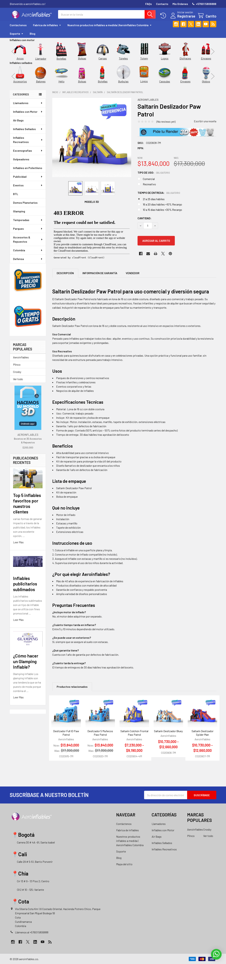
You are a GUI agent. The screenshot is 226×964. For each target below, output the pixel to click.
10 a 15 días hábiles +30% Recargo (162, 209)
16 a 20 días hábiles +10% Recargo (162, 204)
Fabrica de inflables (45, 25)
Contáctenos (18, 25)
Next (212, 51)
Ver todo (18, 379)
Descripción (65, 273)
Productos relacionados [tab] (72, 686)
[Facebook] (183, 24)
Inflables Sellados (24, 129)
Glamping (19, 211)
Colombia (19, 250)
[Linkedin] (198, 24)
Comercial (149, 179)
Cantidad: (144, 218)
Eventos (18, 185)
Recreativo (149, 184)
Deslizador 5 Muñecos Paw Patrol (100, 732)
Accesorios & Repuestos (21, 239)
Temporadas (21, 220)
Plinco (16, 364)
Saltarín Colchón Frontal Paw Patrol (134, 732)
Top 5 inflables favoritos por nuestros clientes (27, 503)
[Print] (155, 253)
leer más (18, 542)
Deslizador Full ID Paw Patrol (66, 732)
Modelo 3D (92, 201)
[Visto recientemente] (164, 15)
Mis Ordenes (180, 3)
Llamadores (20, 103)
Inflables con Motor (25, 111)
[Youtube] (206, 24)
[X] (191, 24)
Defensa (18, 259)
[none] (91, 137)
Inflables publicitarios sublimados (25, 584)
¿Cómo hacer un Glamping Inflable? (25, 661)
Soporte (15, 33)
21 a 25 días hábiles (154, 199)
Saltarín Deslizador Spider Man (202, 732)
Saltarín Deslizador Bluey (168, 731)
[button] (176, 132)
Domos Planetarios (25, 202)
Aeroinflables (21, 357)
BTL (15, 194)
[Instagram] (176, 24)
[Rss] (213, 24)
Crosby (17, 371)
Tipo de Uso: (154, 172)
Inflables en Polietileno (27, 168)
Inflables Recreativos (21, 140)
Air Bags (18, 120)
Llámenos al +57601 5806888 (31, 932)
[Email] (148, 253)
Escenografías (22, 150)
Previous (13, 51)
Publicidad (19, 176)
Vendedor (132, 273)
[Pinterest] (170, 253)
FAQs (148, 3)
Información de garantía (99, 273)
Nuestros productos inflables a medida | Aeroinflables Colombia (107, 25)
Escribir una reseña (205, 121)
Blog (32, 33)
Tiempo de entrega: (159, 192)
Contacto (162, 3)
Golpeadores (21, 159)
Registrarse (186, 16)
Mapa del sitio (124, 864)
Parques (18, 228)
